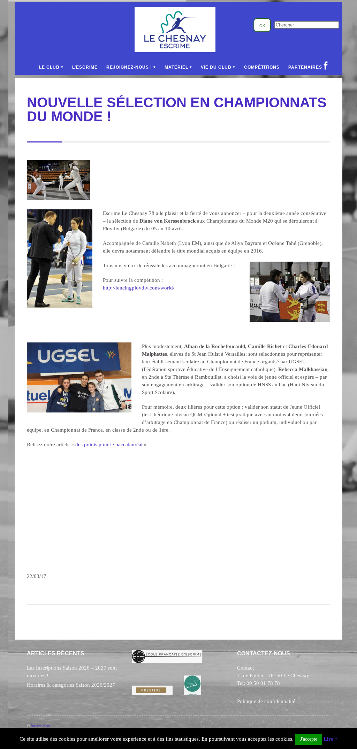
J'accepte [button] (308, 739)
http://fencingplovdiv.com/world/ (138, 288)
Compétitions (262, 67)
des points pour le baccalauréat (109, 444)
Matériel (176, 67)
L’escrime (85, 67)
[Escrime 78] (175, 50)
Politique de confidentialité (266, 701)
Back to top (327, 723)
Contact (245, 668)
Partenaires (305, 67)
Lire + (331, 739)
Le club (49, 67)
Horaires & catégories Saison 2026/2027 (71, 685)
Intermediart (41, 726)
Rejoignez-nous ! (129, 67)
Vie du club (216, 67)
